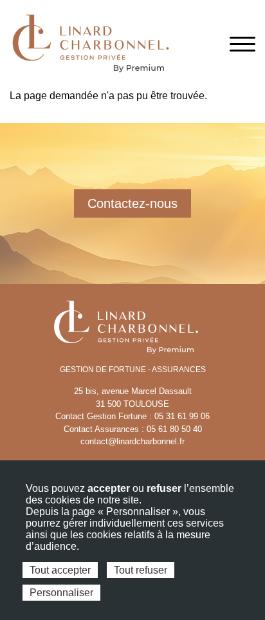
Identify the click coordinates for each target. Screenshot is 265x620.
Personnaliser (61, 592)
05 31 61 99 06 (182, 416)
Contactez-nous (132, 203)
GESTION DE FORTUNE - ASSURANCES (133, 369)
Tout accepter (60, 570)
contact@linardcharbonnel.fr (132, 441)
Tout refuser (140, 570)
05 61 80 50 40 (174, 429)
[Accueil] (90, 43)
